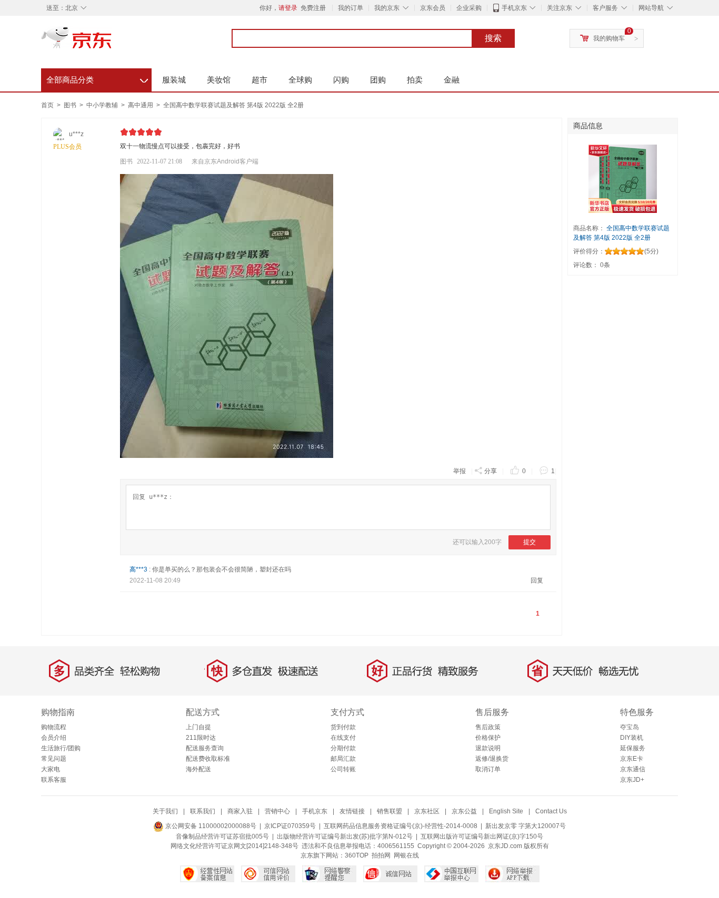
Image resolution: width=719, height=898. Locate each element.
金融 (452, 79)
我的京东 (387, 8)
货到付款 (343, 727)
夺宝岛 (629, 727)
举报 (459, 471)
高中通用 (141, 105)
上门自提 (198, 727)
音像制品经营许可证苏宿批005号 (222, 836)
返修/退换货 (491, 758)
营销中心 (277, 811)
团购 (378, 79)
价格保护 (488, 737)
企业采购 (469, 8)
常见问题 (53, 758)
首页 (47, 105)
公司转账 (343, 769)
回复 (537, 580)
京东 (112, 42)
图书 (71, 105)
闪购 (341, 79)
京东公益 (464, 811)
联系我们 (202, 811)
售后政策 (488, 727)
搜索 (493, 38)
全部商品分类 (97, 78)
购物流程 (53, 727)
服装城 (174, 79)
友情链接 (352, 811)
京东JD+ (632, 779)
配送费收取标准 (208, 758)
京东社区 (427, 811)
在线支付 (343, 737)
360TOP (356, 855)
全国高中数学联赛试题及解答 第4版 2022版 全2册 (233, 105)
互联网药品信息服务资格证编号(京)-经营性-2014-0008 (400, 826)
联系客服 (53, 779)
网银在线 (406, 855)
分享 (490, 471)
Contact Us (551, 811)
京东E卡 (631, 758)
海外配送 (198, 769)
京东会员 (432, 8)
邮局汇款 (343, 758)
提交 (529, 542)
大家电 (50, 769)
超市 (259, 79)
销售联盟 (389, 811)
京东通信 (632, 769)
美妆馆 (219, 79)
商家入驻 (240, 811)
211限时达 (201, 737)
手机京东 (514, 8)
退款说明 (488, 748)
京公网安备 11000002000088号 (210, 826)
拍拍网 (381, 855)
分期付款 (343, 748)
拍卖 (415, 79)
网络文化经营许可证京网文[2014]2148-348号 (234, 846)
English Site (506, 811)
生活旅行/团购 (61, 748)
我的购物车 (609, 38)
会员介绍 (53, 737)
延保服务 (632, 748)
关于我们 (165, 811)
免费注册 (313, 8)
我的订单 (350, 8)
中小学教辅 (102, 105)
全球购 (300, 79)
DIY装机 (631, 737)
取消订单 (488, 769)
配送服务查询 (205, 748)
